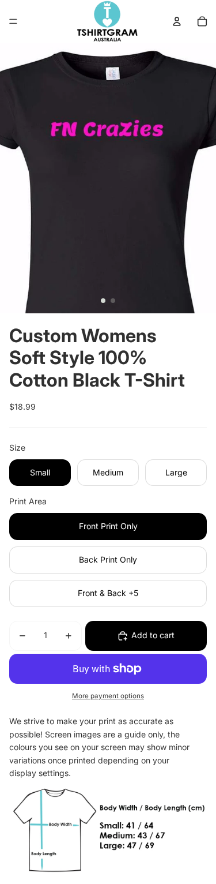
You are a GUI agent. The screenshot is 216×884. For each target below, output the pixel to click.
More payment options (108, 696)
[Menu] (13, 21)
